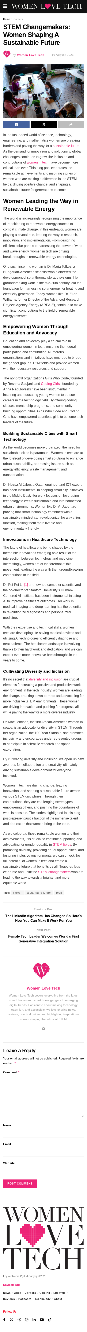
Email (7, 1144)
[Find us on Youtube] (42, 1319)
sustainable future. (66, 146)
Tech (59, 892)
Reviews (9, 1299)
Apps (17, 1292)
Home (6, 19)
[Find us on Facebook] (4, 1319)
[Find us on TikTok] (49, 1319)
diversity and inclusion (46, 679)
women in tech (38, 162)
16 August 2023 (63, 54)
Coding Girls (50, 384)
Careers (18, 19)
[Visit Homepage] (46, 6)
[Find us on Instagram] (26, 1319)
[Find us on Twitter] (11, 1319)
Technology (43, 1299)
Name (7, 1125)
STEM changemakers (54, 872)
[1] (26, 584)
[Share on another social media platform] (71, 124)
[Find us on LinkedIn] (34, 1319)
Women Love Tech (30, 54)
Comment (11, 1072)
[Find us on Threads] (19, 1319)
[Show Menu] (5, 6)
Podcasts (24, 1299)
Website (9, 1163)
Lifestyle (59, 1292)
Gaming (44, 1292)
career (17, 892)
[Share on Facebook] (16, 124)
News (7, 1292)
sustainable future (39, 892)
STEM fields (62, 844)
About (58, 1299)
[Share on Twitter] (44, 124)
